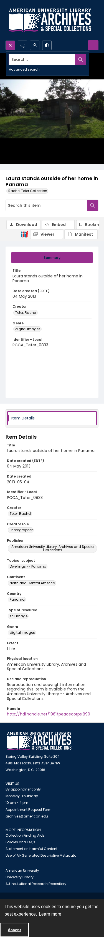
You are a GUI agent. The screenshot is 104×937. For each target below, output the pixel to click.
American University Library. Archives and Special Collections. (53, 548)
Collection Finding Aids (25, 835)
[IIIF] (24, 234)
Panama (17, 599)
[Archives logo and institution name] (50, 20)
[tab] (52, 257)
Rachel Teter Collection (27, 190)
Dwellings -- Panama (28, 566)
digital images (27, 329)
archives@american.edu (27, 816)
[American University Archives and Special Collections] (39, 741)
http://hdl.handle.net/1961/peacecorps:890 (48, 714)
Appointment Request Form (29, 809)
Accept (14, 930)
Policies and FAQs (20, 842)
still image (18, 616)
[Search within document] (92, 205)
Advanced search (24, 69)
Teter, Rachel (26, 312)
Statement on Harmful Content (31, 848)
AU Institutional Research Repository (36, 883)
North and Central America (32, 583)
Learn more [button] (50, 914)
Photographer (21, 530)
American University (22, 870)
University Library (20, 877)
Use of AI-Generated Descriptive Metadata (41, 855)
